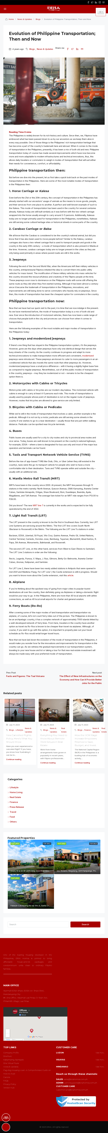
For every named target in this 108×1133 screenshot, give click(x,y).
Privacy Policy (9, 1084)
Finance (87, 730)
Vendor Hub (8, 1087)
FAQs (5, 1080)
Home (11, 19)
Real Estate (64, 730)
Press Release (17, 807)
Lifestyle (19, 730)
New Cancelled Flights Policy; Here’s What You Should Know (19, 738)
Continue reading (13, 759)
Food (12, 816)
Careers (6, 1077)
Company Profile (11, 1052)
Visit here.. (100, 1052)
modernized (88, 355)
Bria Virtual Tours (11, 1063)
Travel (13, 812)
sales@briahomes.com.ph (76, 1079)
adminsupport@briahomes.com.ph (80, 1083)
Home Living (16, 792)
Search (85, 924)
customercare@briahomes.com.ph (72, 1089)
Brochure (7, 1056)
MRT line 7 (38, 505)
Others (13, 821)
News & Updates (24, 19)
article (70, 575)
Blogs (38, 19)
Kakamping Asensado (13, 1059)
